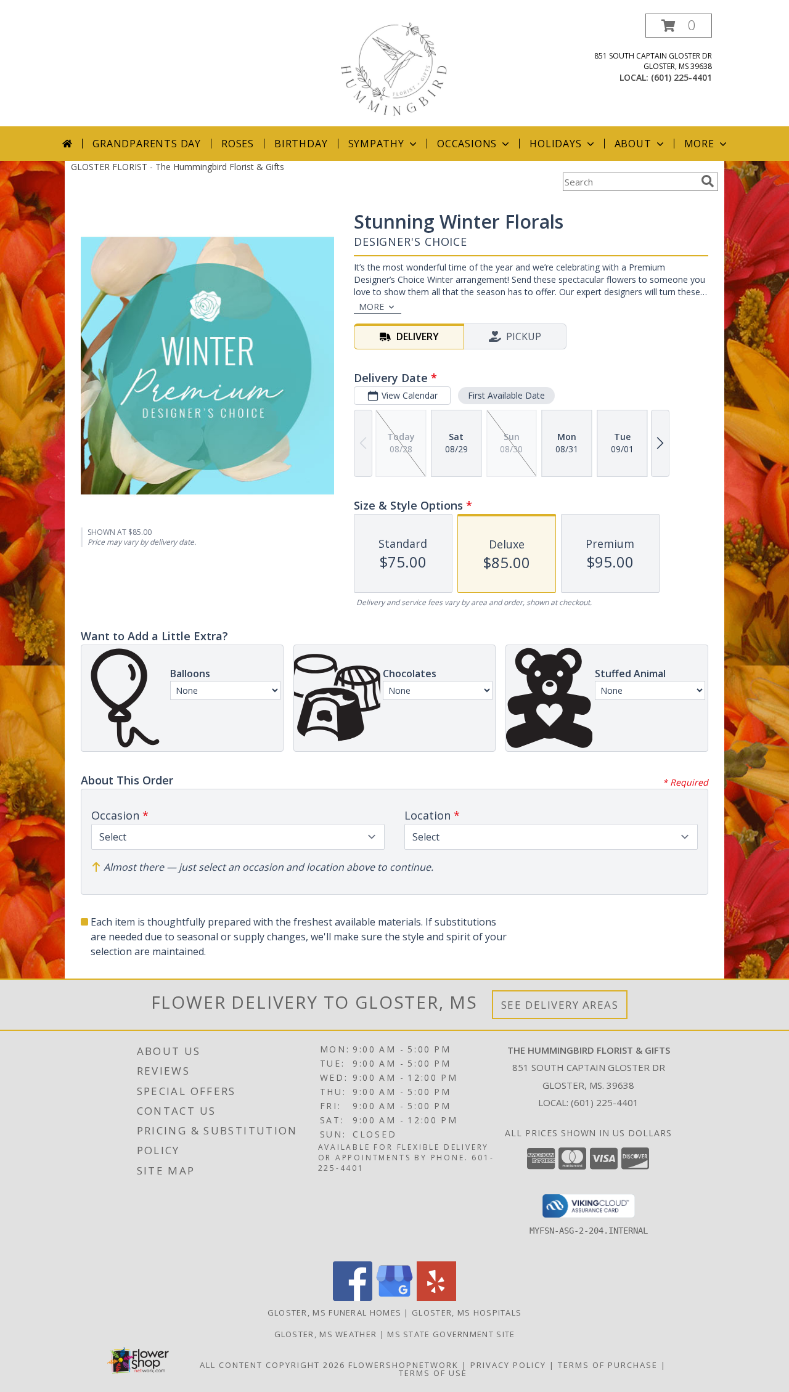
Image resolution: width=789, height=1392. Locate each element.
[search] (707, 181)
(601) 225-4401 (681, 77)
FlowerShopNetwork (403, 1364)
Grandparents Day (146, 143)
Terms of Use (433, 1372)
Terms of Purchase (608, 1364)
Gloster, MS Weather (325, 1334)
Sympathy (376, 143)
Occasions (467, 143)
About (633, 143)
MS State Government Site (451, 1334)
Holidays (555, 143)
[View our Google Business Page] (394, 1297)
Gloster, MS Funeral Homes (335, 1312)
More (699, 143)
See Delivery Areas (560, 1005)
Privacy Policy (508, 1364)
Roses (237, 143)
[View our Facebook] (352, 1297)
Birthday (300, 143)
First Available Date (506, 395)
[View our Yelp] (436, 1297)
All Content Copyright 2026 (272, 1364)
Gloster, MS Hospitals (466, 1312)
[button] (678, 26)
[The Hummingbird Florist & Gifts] (394, 70)
